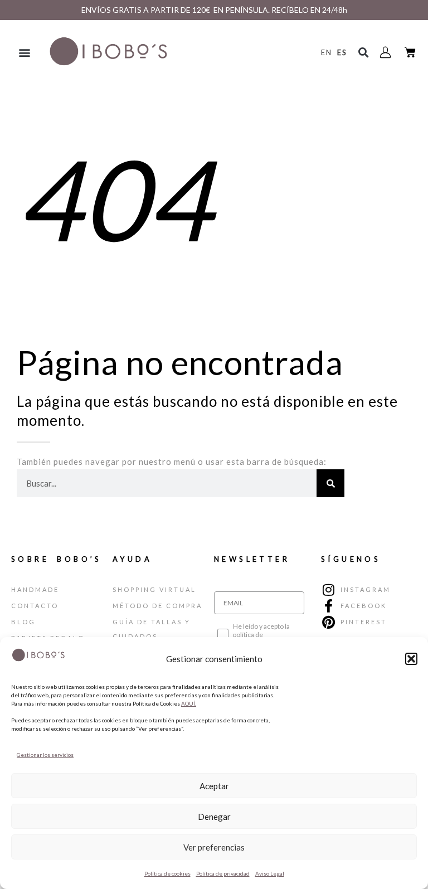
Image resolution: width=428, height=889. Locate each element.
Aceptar (214, 786)
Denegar (214, 817)
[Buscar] (330, 483)
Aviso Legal (269, 873)
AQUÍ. (188, 703)
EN (326, 52)
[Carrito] (410, 52)
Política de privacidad (223, 873)
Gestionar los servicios (45, 754)
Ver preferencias (214, 847)
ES (342, 52)
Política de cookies (167, 873)
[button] (411, 658)
